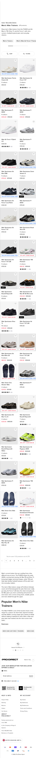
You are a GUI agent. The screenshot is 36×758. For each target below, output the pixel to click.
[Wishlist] (15, 60)
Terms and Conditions (26, 708)
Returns (4, 705)
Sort (10, 54)
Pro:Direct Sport (20, 754)
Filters (28, 54)
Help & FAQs (5, 699)
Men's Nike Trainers (11, 22)
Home (3, 22)
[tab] (4, 671)
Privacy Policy (24, 711)
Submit (31, 676)
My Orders (23, 699)
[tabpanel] (18, 676)
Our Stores (4, 711)
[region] (18, 41)
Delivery (4, 702)
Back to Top (27, 659)
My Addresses (24, 702)
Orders (3, 708)
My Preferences (24, 705)
